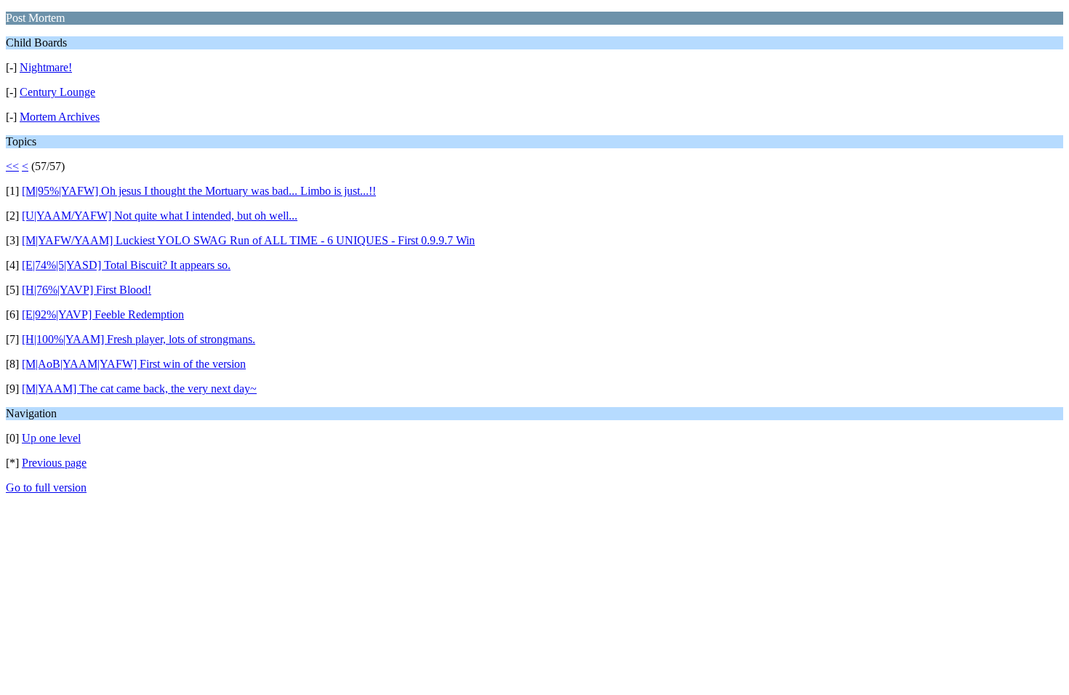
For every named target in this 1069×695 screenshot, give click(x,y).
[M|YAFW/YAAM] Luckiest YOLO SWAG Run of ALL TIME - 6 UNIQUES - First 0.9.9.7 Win (248, 240)
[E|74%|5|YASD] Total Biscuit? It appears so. (126, 265)
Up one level (51, 438)
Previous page (54, 463)
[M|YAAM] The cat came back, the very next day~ (139, 388)
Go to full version (46, 487)
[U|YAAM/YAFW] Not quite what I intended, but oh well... (159, 215)
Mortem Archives (60, 117)
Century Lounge (57, 92)
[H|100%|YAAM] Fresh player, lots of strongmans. (138, 339)
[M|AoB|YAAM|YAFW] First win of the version (134, 364)
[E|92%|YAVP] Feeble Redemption (103, 314)
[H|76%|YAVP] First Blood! (86, 290)
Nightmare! (46, 67)
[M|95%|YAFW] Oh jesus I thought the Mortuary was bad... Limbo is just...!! (199, 191)
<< (12, 166)
